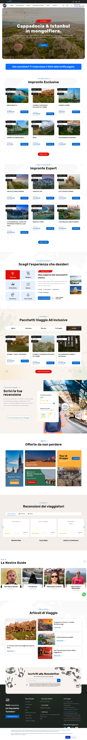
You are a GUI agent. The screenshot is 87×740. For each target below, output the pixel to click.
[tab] (13, 274)
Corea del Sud (37, 177)
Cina (9, 177)
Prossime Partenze (38, 5)
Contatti (55, 5)
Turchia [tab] (73, 328)
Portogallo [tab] (58, 328)
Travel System (28, 704)
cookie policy (55, 731)
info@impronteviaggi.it (15, 2)
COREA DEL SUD (37, 191)
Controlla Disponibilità (44, 298)
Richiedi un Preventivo (30, 712)
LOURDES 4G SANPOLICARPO (15, 137)
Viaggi (28, 5)
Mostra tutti (43, 154)
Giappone (10, 208)
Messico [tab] (43, 328)
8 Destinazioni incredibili (65, 637)
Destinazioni (19, 5)
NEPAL (35, 137)
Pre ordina (14, 482)
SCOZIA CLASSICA (31, 465)
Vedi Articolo (10, 651)
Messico (36, 208)
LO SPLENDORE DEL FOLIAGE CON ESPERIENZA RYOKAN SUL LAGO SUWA (16, 223)
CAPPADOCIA (36, 354)
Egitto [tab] (13, 328)
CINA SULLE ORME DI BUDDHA (15, 191)
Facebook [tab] (22, 513)
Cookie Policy (28, 718)
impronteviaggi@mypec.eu (70, 711)
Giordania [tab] (28, 328)
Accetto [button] (68, 737)
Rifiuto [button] (74, 737)
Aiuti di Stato (28, 715)
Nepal (35, 124)
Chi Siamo (27, 702)
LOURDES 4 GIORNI (64, 105)
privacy (50, 731)
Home (11, 5)
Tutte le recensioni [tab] (11, 513)
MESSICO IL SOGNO (38, 222)
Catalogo (27, 707)
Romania (61, 124)
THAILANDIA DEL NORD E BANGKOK (69, 222)
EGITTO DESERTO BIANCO (66, 191)
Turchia (36, 91)
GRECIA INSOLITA (12, 105)
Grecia (9, 91)
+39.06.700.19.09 (79, 6)
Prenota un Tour (12, 716)
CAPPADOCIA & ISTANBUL (65, 354)
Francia (61, 91)
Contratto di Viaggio (30, 721)
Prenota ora (31, 482)
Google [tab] (31, 513)
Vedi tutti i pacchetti (43, 371)
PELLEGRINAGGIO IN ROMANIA (67, 137)
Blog (48, 5)
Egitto (61, 177)
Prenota (43, 45)
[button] (8, 52)
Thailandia (62, 208)
